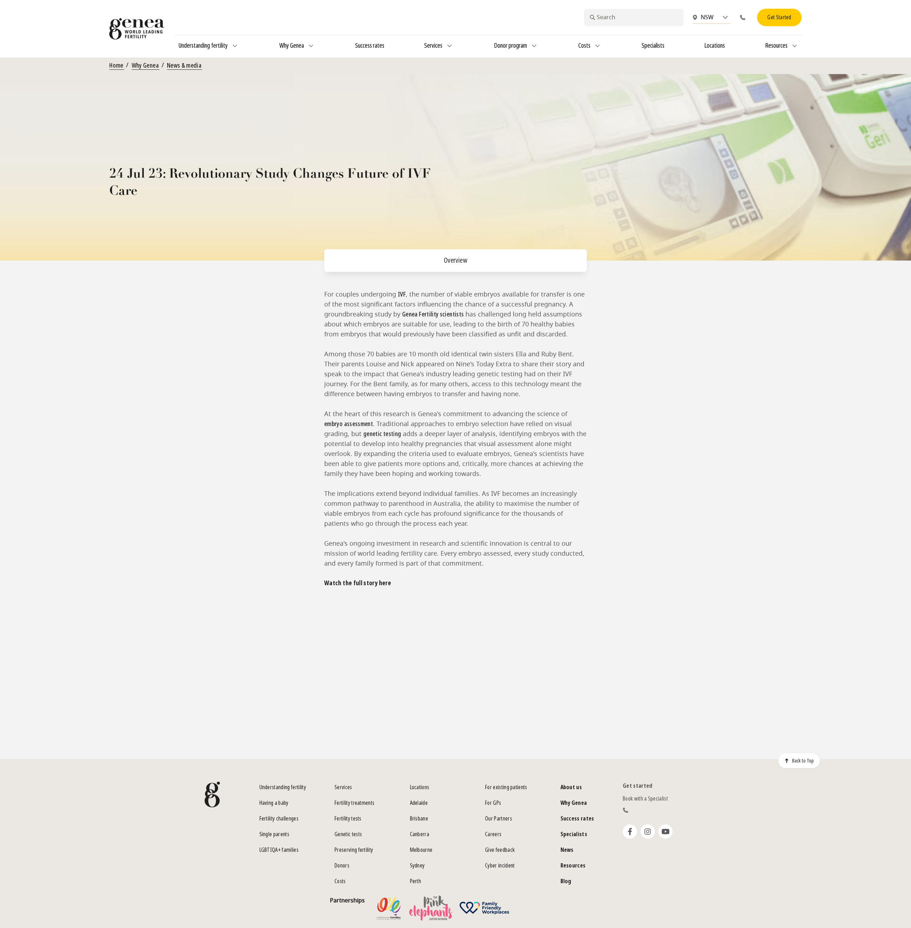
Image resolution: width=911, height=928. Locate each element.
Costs (340, 881)
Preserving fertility (354, 850)
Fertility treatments (354, 803)
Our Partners (498, 818)
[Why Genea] (311, 46)
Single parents (274, 834)
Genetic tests (348, 834)
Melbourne (421, 850)
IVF (402, 294)
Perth (415, 881)
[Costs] (597, 46)
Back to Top (803, 760)
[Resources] (794, 46)
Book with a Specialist (645, 799)
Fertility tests (348, 818)
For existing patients (506, 787)
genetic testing (382, 434)
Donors (342, 865)
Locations (420, 787)
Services (343, 787)
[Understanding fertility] (235, 46)
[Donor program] (534, 46)
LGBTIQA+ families (279, 850)
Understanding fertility (282, 787)
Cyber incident (500, 865)
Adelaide (419, 803)
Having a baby (274, 803)
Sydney (417, 865)
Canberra (420, 834)
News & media (184, 65)
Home (116, 65)
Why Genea (145, 65)
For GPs (493, 803)
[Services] (449, 46)
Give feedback (500, 850)
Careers (493, 834)
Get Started (779, 17)
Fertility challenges (279, 818)
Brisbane (419, 818)
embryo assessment (348, 424)
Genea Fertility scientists (433, 314)
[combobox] (634, 17)
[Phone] (744, 17)
